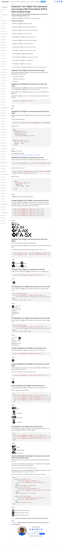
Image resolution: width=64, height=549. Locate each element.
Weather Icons (3, 217)
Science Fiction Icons (4, 174)
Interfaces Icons (3, 134)
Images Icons (3, 132)
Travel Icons (3, 209)
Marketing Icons (3, 145)
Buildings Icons (3, 44)
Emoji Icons (3, 91)
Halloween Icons (4, 115)
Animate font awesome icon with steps (25, 57)
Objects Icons (3, 159)
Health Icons (3, 121)
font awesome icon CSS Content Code (25, 30)
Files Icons (2, 96)
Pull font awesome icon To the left (24, 47)
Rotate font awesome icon (22, 60)
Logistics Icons (3, 137)
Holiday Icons (3, 123)
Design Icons (3, 83)
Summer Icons (3, 201)
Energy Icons (3, 93)
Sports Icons (3, 193)
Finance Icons (3, 99)
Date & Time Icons (4, 80)
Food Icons (3, 104)
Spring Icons (3, 196)
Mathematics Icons (4, 148)
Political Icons (3, 168)
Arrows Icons (3, 31)
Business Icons (3, 47)
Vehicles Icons (3, 215)
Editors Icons (3, 85)
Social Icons (3, 187)
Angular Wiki (5, 1)
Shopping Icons (3, 185)
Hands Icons (3, 118)
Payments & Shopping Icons (5, 163)
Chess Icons (3, 58)
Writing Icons (3, 223)
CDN (1, 12)
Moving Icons (3, 153)
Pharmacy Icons (3, 166)
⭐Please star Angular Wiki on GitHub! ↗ (36, 535)
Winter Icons (3, 220)
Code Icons (3, 66)
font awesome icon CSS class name (24, 26)
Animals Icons (3, 28)
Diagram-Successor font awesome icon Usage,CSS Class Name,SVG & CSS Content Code (30, 523)
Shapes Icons (3, 182)
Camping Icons (3, 50)
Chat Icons (3, 55)
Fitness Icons (3, 102)
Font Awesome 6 (4, 20)
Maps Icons (3, 140)
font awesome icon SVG (22, 33)
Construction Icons (4, 74)
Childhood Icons (4, 61)
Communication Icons (4, 69)
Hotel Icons (3, 126)
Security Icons (3, 179)
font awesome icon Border (22, 43)
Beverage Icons (3, 42)
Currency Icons (3, 77)
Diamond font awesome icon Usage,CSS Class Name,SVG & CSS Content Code (30, 519)
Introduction (3, 9)
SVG (1, 17)
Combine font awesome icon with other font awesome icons (29, 67)
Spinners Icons (3, 190)
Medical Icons (3, 151)
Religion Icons (3, 171)
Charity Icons (3, 53)
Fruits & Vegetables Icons (5, 107)
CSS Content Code (4, 14)
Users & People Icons (4, 212)
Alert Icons (3, 25)
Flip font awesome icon (21, 63)
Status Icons (3, 198)
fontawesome (4, 7)
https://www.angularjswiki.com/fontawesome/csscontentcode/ (26, 154)
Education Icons (3, 88)
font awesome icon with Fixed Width (24, 40)
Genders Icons (3, 113)
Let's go (42, 533)
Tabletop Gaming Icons (5, 204)
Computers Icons (4, 72)
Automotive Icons (4, 36)
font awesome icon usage (22, 23)
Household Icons (4, 129)
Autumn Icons (3, 39)
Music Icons (3, 156)
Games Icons (3, 110)
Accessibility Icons (4, 23)
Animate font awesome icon (22, 53)
